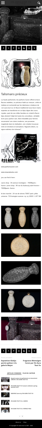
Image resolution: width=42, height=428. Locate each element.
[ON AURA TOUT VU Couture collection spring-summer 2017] (5, 387)
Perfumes (10, 41)
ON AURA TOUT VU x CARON (19, 401)
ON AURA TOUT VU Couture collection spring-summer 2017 (24, 386)
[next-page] (22, 416)
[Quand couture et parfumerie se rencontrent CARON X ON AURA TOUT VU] (5, 379)
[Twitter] (8, 48)
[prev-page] (20, 416)
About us (18, 422)
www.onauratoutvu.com (9, 172)
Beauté (4, 41)
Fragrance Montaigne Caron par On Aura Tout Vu (32, 362)
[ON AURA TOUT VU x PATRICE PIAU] (5, 410)
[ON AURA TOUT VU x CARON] (5, 402)
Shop (24, 422)
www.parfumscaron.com (9, 167)
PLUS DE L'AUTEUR (29, 373)
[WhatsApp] (19, 48)
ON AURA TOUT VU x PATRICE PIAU (21, 408)
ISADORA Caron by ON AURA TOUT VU (22, 393)
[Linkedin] (24, 48)
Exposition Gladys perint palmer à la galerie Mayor (9, 362)
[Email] (29, 48)
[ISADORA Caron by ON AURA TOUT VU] (5, 394)
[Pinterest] (13, 48)
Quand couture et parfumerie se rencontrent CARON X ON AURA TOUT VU (24, 378)
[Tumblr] (34, 48)
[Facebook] (3, 48)
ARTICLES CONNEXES (14, 373)
